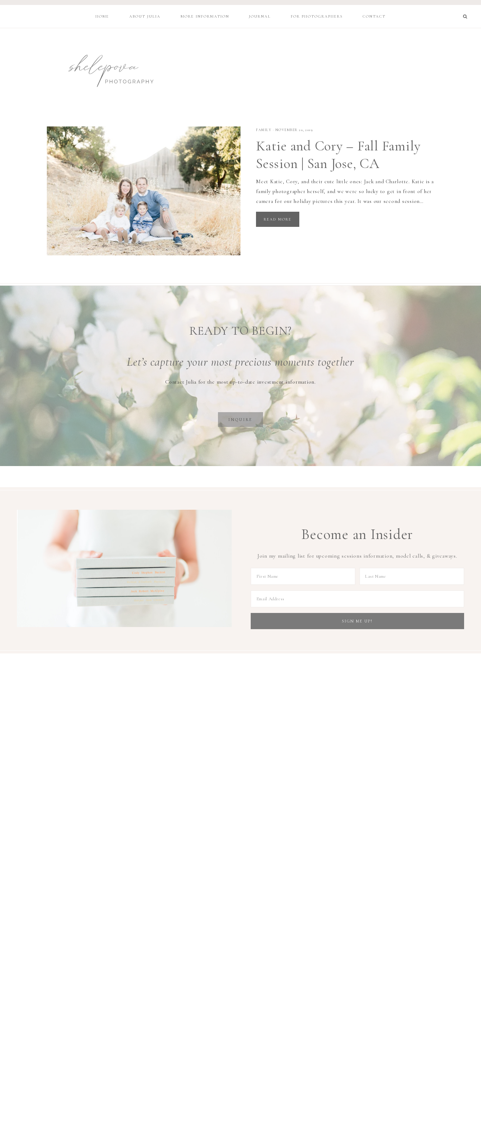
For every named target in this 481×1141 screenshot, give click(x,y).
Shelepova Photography (104, 69)
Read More (278, 219)
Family (263, 130)
